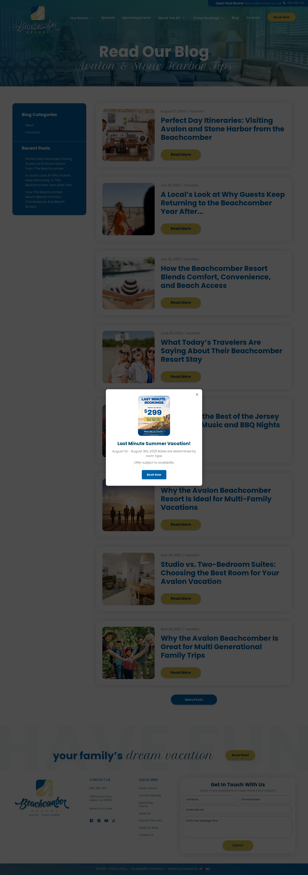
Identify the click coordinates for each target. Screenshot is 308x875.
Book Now (154, 475)
